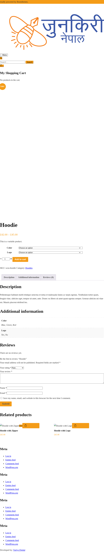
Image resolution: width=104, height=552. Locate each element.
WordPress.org (11, 467)
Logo (9, 252)
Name (3, 388)
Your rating (5, 368)
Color (9, 248)
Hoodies (28, 268)
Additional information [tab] (28, 277)
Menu (4, 55)
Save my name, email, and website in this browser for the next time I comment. (37, 398)
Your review (6, 371)
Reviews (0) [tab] (48, 277)
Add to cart (20, 259)
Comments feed (12, 463)
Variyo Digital (19, 550)
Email (3, 393)
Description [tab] (9, 277)
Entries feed (10, 460)
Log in (8, 456)
